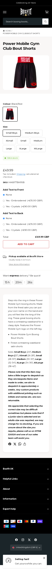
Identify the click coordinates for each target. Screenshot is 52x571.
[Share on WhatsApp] (19, 444)
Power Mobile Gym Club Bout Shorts (21, 33)
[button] (5, 12)
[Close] (44, 558)
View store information (19, 264)
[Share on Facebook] (10, 444)
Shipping (21, 174)
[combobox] (26, 21)
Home (8, 31)
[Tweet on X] (15, 444)
